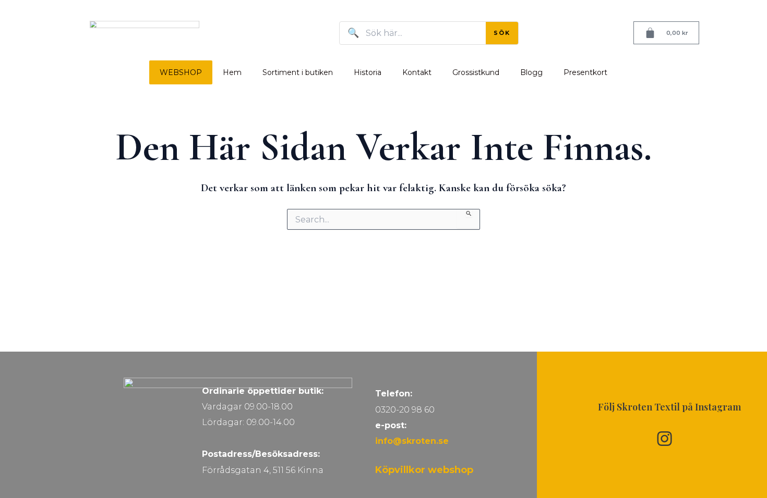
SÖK (502, 32)
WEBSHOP (181, 72)
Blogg (531, 72)
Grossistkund (475, 72)
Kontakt (417, 72)
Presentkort (585, 72)
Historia (367, 72)
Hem (232, 72)
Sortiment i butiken (297, 72)
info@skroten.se (412, 441)
